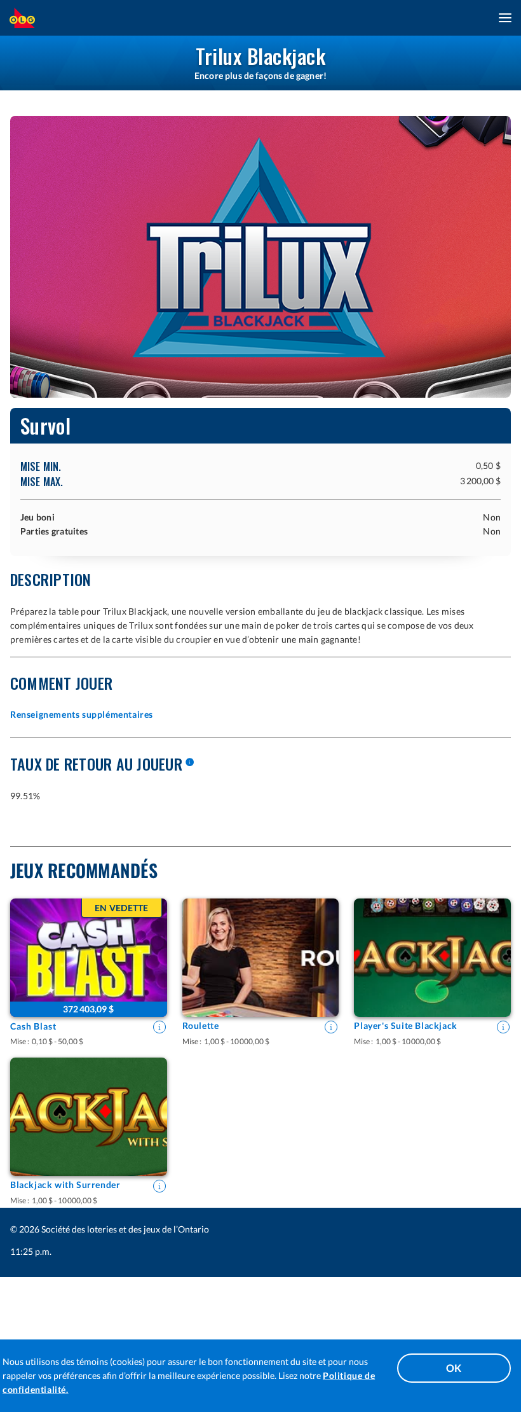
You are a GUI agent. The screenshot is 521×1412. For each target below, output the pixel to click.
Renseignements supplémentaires (81, 714)
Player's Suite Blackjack (405, 1025)
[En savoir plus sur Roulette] (331, 1027)
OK (454, 1368)
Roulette (200, 1025)
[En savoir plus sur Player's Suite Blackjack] (503, 1027)
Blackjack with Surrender (65, 1184)
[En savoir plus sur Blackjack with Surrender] (159, 1186)
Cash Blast (33, 1026)
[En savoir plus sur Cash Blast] (159, 1027)
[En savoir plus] (189, 763)
